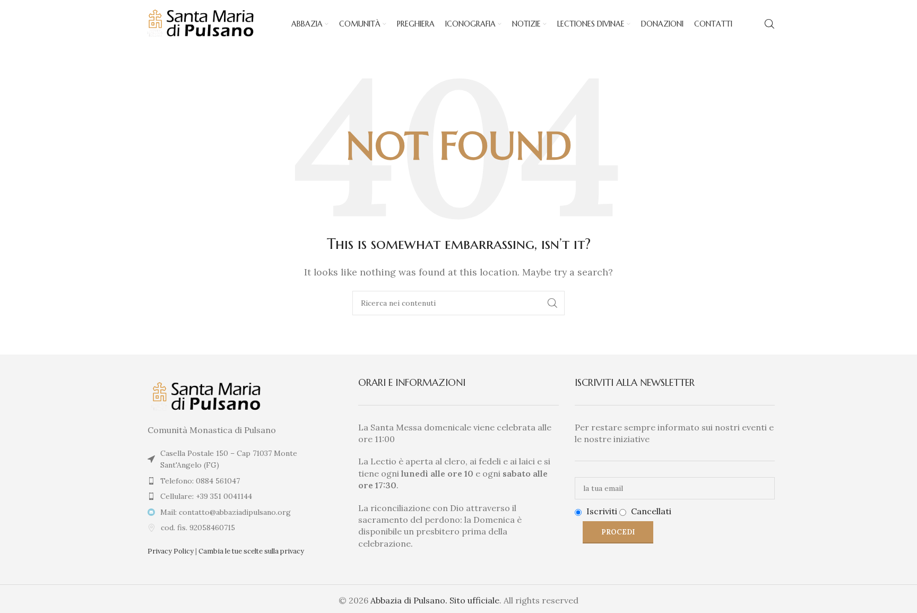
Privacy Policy (171, 551)
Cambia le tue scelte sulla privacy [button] (251, 551)
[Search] (769, 23)
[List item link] (242, 481)
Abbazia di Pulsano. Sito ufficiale (434, 600)
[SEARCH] (552, 303)
